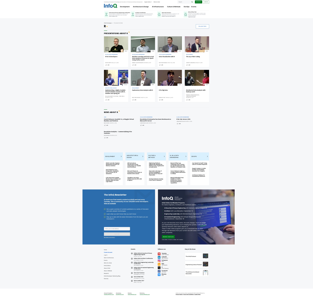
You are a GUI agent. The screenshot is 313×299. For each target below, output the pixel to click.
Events (193, 7)
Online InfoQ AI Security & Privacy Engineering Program (143, 254)
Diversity (106, 278)
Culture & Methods (173, 7)
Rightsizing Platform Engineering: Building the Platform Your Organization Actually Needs (156, 165)
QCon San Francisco (139, 273)
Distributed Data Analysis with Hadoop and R (195, 91)
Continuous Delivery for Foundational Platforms (198, 175)
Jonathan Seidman (191, 96)
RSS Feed (107, 26)
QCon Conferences (109, 257)
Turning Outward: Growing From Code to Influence (156, 179)
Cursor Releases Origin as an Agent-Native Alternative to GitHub (178, 172)
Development (125, 7)
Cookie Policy (197, 294)
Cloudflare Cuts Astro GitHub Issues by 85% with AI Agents (134, 179)
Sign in (206, 1)
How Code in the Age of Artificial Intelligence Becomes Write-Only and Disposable (155, 173)
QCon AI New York (138, 276)
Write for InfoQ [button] (157, 2)
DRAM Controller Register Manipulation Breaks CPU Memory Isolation (113, 164)
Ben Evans (106, 123)
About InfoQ (107, 268)
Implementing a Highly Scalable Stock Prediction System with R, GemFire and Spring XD (115, 91)
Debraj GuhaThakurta (138, 62)
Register (198, 1)
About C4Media (108, 270)
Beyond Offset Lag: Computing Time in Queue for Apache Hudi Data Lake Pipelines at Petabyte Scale (178, 165)
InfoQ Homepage (108, 23)
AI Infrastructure (158, 7)
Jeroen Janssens (190, 62)
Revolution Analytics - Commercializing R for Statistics (118, 132)
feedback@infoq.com (109, 294)
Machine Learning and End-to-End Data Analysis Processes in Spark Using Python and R (143, 58)
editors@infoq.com (132, 294)
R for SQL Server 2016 (183, 119)
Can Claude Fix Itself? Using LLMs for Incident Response (199, 163)
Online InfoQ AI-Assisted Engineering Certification (144, 268)
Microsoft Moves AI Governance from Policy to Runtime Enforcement (134, 172)
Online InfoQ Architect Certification (143, 258)
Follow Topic (202, 26)
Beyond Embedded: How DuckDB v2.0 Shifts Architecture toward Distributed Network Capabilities (177, 180)
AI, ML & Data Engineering (111, 54)
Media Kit (106, 273)
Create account (108, 252)
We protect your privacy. (109, 237)
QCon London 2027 (139, 280)
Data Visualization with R (167, 56)
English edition (147, 2)
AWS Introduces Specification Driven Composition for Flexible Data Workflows (134, 165)
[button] (117, 234)
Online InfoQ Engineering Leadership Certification (144, 263)
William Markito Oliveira (111, 96)
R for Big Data (163, 90)
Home (105, 249)
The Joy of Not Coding (193, 56)
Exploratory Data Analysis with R (142, 90)
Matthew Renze (163, 62)
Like (108, 65)
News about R (111, 112)
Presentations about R (116, 33)
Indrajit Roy (162, 97)
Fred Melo (121, 96)
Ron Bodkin (107, 135)
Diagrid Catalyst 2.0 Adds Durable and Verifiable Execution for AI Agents (199, 170)
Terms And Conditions (188, 294)
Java (105, 117)
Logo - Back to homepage (110, 6)
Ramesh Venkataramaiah (192, 95)
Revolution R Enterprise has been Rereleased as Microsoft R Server (155, 120)
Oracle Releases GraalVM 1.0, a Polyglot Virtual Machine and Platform (119, 120)
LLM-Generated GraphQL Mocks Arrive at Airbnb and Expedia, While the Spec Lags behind (113, 179)
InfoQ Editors (107, 265)
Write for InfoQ (108, 263)
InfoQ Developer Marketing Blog (112, 276)
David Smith (108, 62)
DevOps (186, 7)
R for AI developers (111, 56)
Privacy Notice (179, 294)
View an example (110, 203)
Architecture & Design (141, 7)
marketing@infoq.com (145, 294)
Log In (105, 255)
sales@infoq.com (120, 294)
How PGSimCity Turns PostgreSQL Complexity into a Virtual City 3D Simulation (112, 171)
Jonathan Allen (144, 123)
